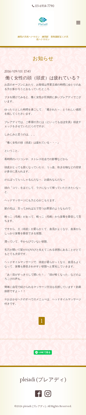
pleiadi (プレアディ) (43, 380)
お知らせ (43, 59)
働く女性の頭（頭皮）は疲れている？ (42, 78)
